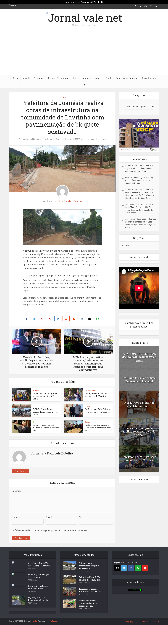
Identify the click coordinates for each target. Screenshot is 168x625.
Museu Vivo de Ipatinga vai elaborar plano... (139, 404)
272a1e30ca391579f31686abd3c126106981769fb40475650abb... (139, 357)
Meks (35, 621)
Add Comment (36, 139)
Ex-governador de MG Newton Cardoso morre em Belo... (46, 428)
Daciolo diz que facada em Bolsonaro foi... (38, 587)
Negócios (38, 78)
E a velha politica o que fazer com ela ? (38, 575)
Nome (16, 517)
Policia (41, 406)
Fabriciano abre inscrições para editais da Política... (139, 458)
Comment (16, 490)
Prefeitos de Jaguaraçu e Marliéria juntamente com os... (98, 428)
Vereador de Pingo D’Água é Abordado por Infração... (39, 564)
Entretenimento (81, 78)
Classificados (149, 78)
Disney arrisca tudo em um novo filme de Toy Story (98, 394)
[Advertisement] (84, 55)
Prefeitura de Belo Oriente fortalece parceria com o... (97, 410)
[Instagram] (117, 568)
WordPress (52, 621)
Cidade (62, 97)
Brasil (15, 78)
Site (81, 517)
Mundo (26, 78)
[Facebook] (131, 568)
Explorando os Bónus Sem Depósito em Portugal (139, 379)
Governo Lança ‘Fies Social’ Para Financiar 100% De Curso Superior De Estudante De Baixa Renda (139, 195)
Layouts (138, 621)
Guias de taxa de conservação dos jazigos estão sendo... (90, 566)
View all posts (20, 471)
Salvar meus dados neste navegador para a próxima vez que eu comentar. (51, 530)
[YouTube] (145, 568)
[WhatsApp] (138, 568)
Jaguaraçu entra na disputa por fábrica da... (38, 598)
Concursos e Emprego (127, 78)
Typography (128, 621)
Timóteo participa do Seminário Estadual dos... (90, 590)
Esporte (98, 78)
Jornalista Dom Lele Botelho (59, 139)
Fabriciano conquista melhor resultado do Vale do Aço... (139, 431)
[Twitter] (124, 568)
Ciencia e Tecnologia (58, 78)
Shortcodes (146, 621)
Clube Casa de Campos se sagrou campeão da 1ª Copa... (45, 396)
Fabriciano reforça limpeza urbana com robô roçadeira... (88, 603)
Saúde (109, 78)
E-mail (49, 517)
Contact (156, 621)
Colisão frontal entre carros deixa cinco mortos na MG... (46, 412)
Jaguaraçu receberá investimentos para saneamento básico (139, 180)
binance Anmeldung (133, 177)
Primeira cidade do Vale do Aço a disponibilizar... (90, 578)
